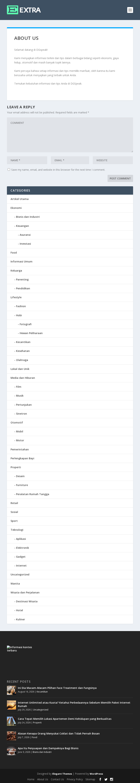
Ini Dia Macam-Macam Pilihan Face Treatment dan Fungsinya (57, 688)
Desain (20, 476)
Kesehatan (23, 351)
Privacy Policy (75, 779)
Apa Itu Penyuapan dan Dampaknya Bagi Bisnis (48, 748)
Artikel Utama (20, 199)
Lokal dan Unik (20, 369)
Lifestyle (16, 297)
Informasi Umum (21, 261)
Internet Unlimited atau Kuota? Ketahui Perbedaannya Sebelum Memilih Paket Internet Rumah (74, 704)
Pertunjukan (24, 404)
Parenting (22, 279)
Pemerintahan (20, 449)
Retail (14, 503)
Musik (20, 395)
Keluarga (16, 270)
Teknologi (17, 529)
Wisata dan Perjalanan (25, 592)
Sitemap (90, 779)
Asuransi (25, 234)
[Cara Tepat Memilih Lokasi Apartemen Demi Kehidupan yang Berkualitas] (11, 721)
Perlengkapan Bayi (22, 458)
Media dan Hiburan (23, 378)
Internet (21, 565)
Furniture (22, 485)
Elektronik (22, 547)
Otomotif (17, 422)
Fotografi (26, 324)
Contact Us (57, 779)
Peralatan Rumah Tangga (32, 494)
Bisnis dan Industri (28, 216)
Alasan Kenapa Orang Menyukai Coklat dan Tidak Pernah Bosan (59, 733)
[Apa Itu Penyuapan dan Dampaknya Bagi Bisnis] (11, 750)
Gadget (21, 556)
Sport (14, 521)
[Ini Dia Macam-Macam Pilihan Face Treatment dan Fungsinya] (11, 690)
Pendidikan (23, 288)
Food (14, 252)
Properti (16, 467)
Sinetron (21, 413)
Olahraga (22, 360)
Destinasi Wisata (27, 601)
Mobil (19, 431)
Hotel (19, 610)
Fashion (21, 306)
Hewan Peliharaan (31, 333)
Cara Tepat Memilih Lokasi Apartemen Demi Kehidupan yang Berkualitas (64, 718)
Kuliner (20, 619)
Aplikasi (21, 539)
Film (18, 386)
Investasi (25, 243)
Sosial (14, 512)
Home (30, 779)
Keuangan (22, 226)
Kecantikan (23, 342)
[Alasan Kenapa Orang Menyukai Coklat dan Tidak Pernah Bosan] (11, 735)
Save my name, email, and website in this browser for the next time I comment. (58, 169)
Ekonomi (16, 208)
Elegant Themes (62, 773)
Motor (20, 440)
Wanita (15, 583)
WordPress (96, 773)
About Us (42, 779)
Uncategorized (20, 574)
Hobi (19, 315)
